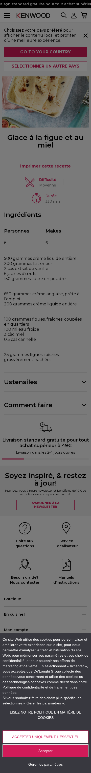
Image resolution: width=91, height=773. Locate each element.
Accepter (45, 751)
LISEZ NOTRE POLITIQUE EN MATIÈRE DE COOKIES (45, 715)
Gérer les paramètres (45, 764)
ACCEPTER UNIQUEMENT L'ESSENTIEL (45, 737)
